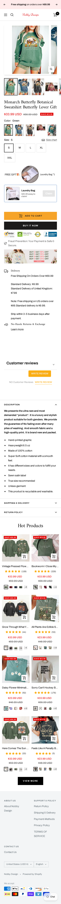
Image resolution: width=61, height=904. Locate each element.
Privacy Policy (42, 825)
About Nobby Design (11, 808)
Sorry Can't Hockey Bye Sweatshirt (45, 687)
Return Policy (13, 512)
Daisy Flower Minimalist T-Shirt (15, 687)
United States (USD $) (17, 864)
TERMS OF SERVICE (40, 833)
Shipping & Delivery (16, 503)
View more (30, 781)
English (39, 864)
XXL (9, 157)
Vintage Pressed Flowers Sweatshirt (15, 566)
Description (12, 404)
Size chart (51, 140)
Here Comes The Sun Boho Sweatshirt (15, 748)
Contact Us (10, 852)
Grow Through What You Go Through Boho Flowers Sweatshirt (15, 627)
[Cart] (55, 15)
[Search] (12, 14)
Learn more (17, 329)
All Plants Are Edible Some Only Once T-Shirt (45, 627)
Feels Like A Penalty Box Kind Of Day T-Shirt (45, 748)
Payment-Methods (44, 819)
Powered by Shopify (32, 874)
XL (41, 147)
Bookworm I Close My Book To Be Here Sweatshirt (45, 566)
